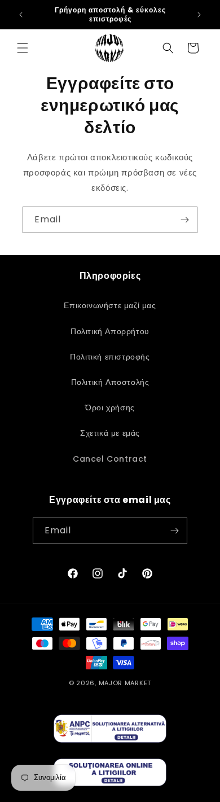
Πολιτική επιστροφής (109, 356)
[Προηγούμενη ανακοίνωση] (20, 14)
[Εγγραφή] (184, 220)
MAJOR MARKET (125, 682)
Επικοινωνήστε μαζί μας (110, 305)
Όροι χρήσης (110, 407)
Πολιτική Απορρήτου (110, 331)
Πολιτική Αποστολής (110, 382)
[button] (22, 48)
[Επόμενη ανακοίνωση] (199, 14)
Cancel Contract (110, 458)
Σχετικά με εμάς (110, 433)
